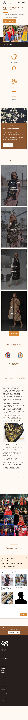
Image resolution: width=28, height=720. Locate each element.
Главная (2, 664)
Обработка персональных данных (7, 697)
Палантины (14, 224)
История (3, 668)
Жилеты (14, 266)
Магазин (2, 670)
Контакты (3, 672)
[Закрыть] (26, 626)
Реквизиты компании (5, 699)
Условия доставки (4, 693)
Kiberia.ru (6, 658)
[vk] (2, 650)
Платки (2, 677)
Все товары (3, 686)
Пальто (14, 308)
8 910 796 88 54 (20, 3)
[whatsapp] (5, 650)
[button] (8, 145)
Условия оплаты (4, 695)
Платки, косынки (14, 182)
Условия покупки (4, 691)
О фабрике (3, 666)
